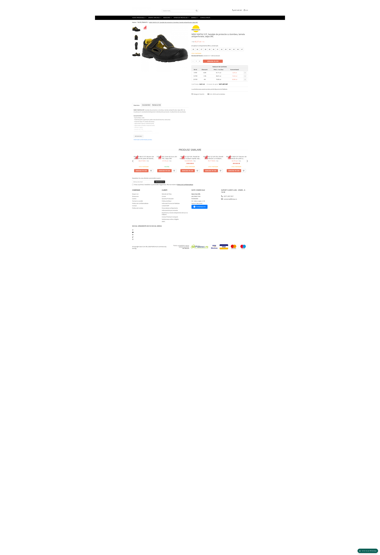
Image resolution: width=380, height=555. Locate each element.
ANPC (163, 221)
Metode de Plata (166, 194)
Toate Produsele (138, 18)
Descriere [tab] (136, 105)
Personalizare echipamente (170, 208)
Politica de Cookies (137, 208)
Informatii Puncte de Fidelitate (171, 203)
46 (238, 49)
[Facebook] (132, 230)
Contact (134, 206)
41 (217, 49)
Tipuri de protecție (181, 18)
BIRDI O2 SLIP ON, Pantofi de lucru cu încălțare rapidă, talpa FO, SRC (190, 157)
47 (242, 49)
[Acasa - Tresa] (142, 10)
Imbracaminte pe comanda (170, 210)
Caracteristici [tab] (146, 105)
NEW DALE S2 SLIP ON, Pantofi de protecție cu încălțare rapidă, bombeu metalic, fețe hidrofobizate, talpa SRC (213, 157)
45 (234, 49)
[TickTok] (132, 237)
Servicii (194, 18)
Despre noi (135, 194)
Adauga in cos (212, 61)
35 (193, 49)
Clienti (164, 190)
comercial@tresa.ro (230, 199)
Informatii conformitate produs (143, 139)
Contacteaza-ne (201, 206)
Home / (134, 22)
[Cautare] (196, 10)
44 (229, 49)
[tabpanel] (165, 48)
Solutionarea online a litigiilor (170, 219)
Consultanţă (205, 18)
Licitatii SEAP (165, 206)
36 (197, 49)
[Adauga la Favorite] (151, 170)
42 (221, 49)
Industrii (166, 18)
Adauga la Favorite (198, 94)
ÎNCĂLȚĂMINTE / (143, 22)
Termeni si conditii (137, 201)
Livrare (164, 196)
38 (205, 49)
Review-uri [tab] (156, 105)
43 (225, 49)
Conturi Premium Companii (170, 217)
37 (201, 49)
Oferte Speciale (154, 18)
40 (213, 49)
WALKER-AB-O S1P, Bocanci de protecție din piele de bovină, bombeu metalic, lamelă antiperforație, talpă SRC (144, 157)
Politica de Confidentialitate (185, 184)
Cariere (134, 199)
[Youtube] (132, 232)
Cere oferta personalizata (217, 94)
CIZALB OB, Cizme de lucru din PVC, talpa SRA (167, 157)
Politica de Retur (166, 201)
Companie (136, 190)
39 (209, 49)
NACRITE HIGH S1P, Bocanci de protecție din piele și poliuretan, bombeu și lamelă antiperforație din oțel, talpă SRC (236, 157)
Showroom (135, 196)
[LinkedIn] (132, 234)
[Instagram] (132, 239)
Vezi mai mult (138, 136)
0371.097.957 (228, 196)
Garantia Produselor (168, 199)
